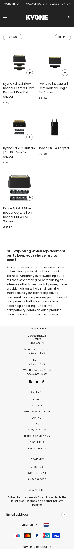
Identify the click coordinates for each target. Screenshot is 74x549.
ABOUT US (37, 467)
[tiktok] (43, 381)
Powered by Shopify (37, 547)
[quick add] (29, 72)
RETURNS (37, 405)
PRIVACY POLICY (37, 430)
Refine (62, 37)
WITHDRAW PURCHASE (37, 411)
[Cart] (69, 17)
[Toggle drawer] (5, 17)
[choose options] (65, 137)
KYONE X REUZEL (37, 473)
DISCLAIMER (37, 442)
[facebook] (31, 381)
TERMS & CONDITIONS (37, 436)
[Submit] (64, 514)
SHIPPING (37, 399)
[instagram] (37, 381)
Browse (12, 37)
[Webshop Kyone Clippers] (37, 17)
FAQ (37, 424)
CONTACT (37, 417)
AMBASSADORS (37, 479)
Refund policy (37, 448)
